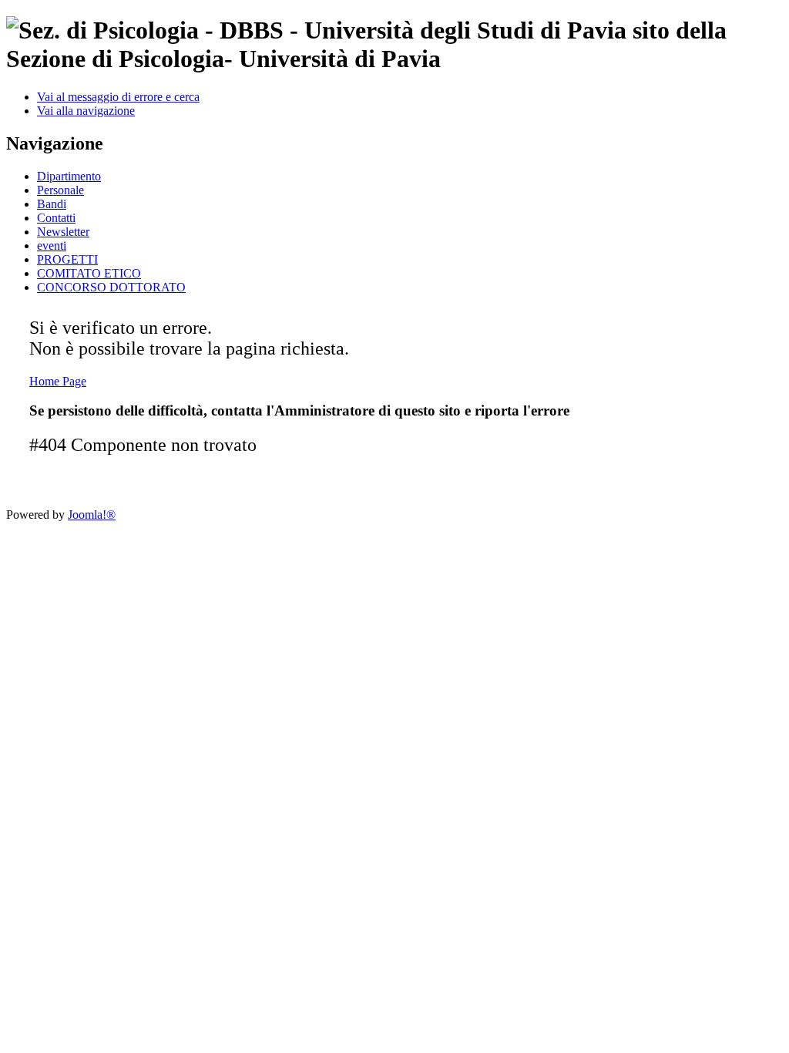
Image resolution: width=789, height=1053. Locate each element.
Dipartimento (69, 176)
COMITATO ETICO (89, 273)
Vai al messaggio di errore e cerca (118, 96)
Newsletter (63, 231)
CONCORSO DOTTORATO (111, 287)
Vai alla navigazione (86, 110)
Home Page (57, 381)
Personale (60, 190)
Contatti (56, 217)
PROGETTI (67, 259)
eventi (51, 245)
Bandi (51, 203)
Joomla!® (92, 514)
